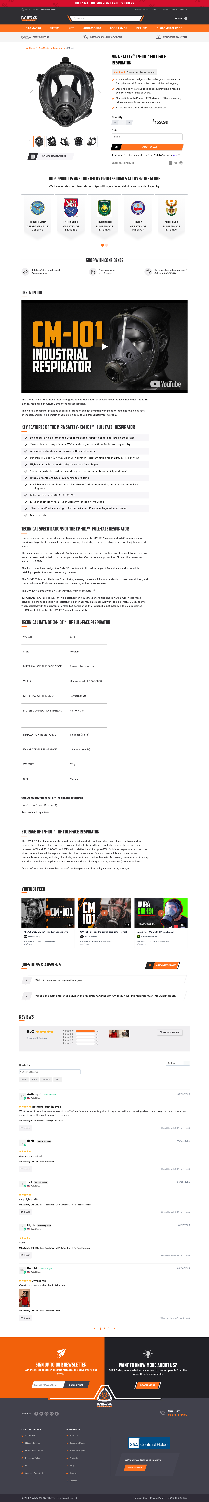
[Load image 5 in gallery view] (92, 141)
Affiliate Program (77, 1451)
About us (184, 9)
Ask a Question (166, 965)
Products (74, 1458)
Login (165, 9)
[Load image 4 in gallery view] (78, 141)
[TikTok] (57, 1414)
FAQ (27, 1466)
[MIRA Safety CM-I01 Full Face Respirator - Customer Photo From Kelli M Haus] (114, 1034)
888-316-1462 (178, 1414)
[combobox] (106, 18)
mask (23, 1080)
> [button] (114, 1328)
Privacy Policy (157, 1498)
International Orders (34, 1451)
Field (58, 1080)
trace (34, 1080)
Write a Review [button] (171, 1033)
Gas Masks (44, 48)
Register (174, 9)
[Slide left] (29, 141)
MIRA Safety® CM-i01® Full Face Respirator (38, 1120)
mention (46, 1080)
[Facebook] (36, 1414)
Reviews (73, 1473)
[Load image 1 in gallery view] (39, 141)
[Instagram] (46, 1414)
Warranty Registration (35, 1473)
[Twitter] (41, 1414)
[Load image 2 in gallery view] (52, 141)
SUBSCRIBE (76, 1384)
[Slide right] (101, 141)
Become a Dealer (77, 1443)
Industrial (57, 48)
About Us (74, 1436)
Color (115, 130)
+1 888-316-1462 (49, 9)
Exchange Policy (32, 1458)
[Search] (74, 18)
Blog (72, 1466)
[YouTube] (52, 1414)
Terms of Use (140, 1498)
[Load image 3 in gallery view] (65, 141)
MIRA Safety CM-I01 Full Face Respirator (36, 1161)
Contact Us (30, 1436)
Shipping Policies (32, 1443)
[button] (102, 245)
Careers (73, 1481)
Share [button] (26, 1128)
